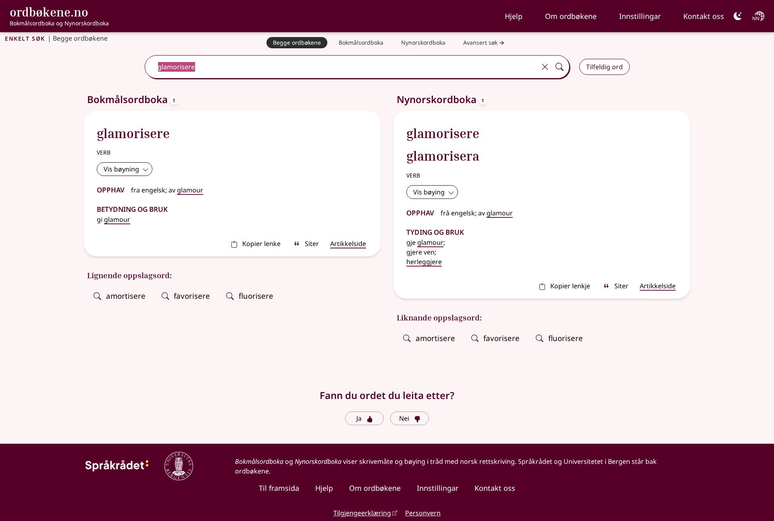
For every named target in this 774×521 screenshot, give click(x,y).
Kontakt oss (703, 16)
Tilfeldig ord (604, 66)
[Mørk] (738, 16)
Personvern (423, 513)
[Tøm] (545, 67)
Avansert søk (480, 42)
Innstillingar (640, 16)
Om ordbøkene (571, 16)
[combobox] (341, 67)
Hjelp (513, 16)
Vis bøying (429, 192)
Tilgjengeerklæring (362, 513)
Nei (404, 418)
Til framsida (279, 488)
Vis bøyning (121, 169)
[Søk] (559, 67)
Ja (359, 418)
